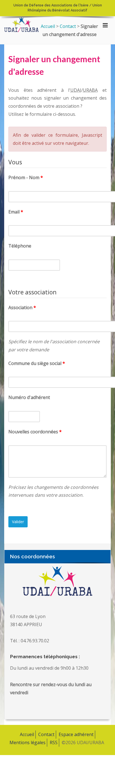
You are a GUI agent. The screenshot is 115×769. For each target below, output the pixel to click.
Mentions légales (27, 742)
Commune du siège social (34, 363)
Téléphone (19, 246)
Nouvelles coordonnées (33, 432)
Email (14, 212)
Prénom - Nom (23, 177)
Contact (46, 734)
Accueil (27, 734)
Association (20, 307)
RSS (54, 742)
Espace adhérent (76, 734)
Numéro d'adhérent (29, 397)
